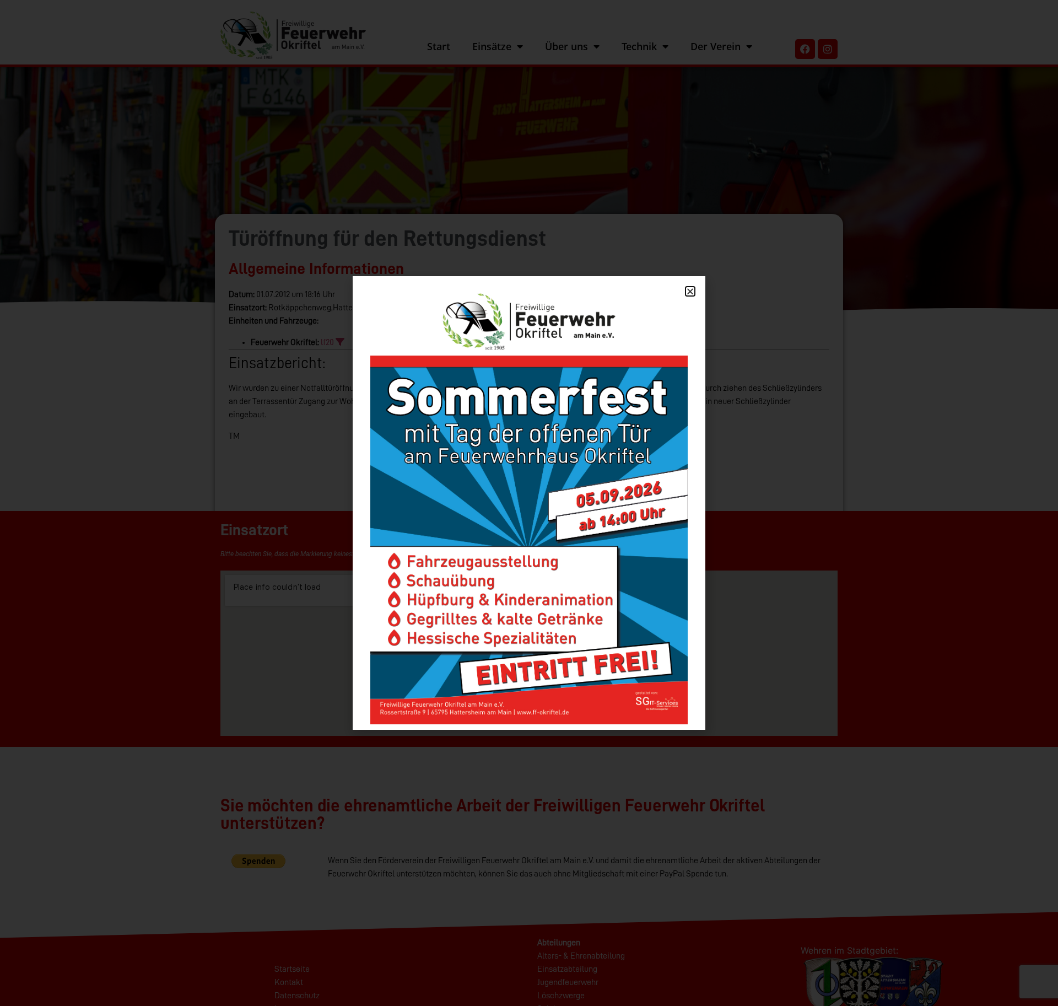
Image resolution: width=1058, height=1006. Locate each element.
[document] (529, 503)
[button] (690, 291)
